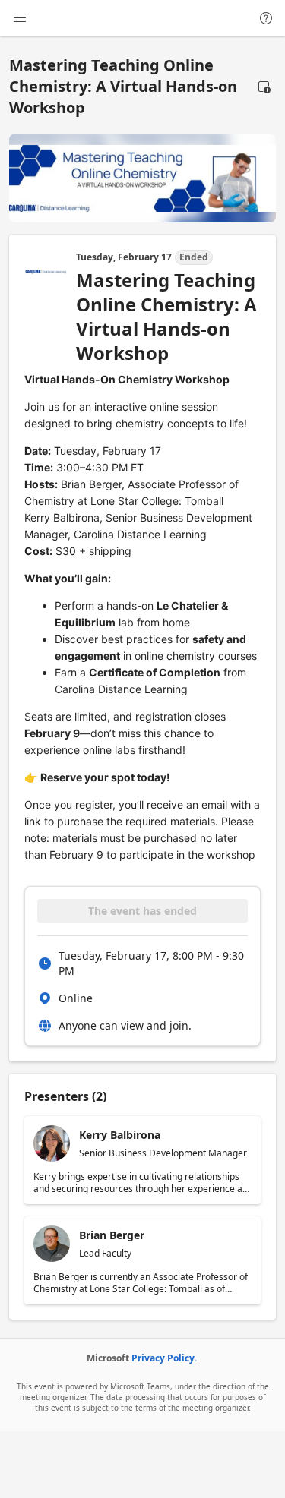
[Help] (266, 18)
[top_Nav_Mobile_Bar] (20, 18)
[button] (264, 86)
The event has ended (142, 911)
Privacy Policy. (164, 1357)
